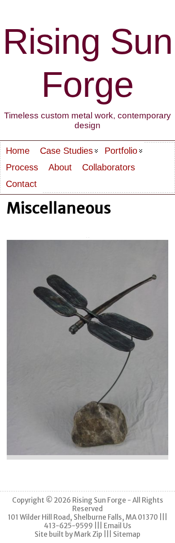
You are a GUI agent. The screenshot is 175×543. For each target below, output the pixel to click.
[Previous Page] (86, 237)
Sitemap (126, 534)
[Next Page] (88, 237)
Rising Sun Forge (99, 500)
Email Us (117, 525)
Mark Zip (88, 534)
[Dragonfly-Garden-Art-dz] (87, 347)
